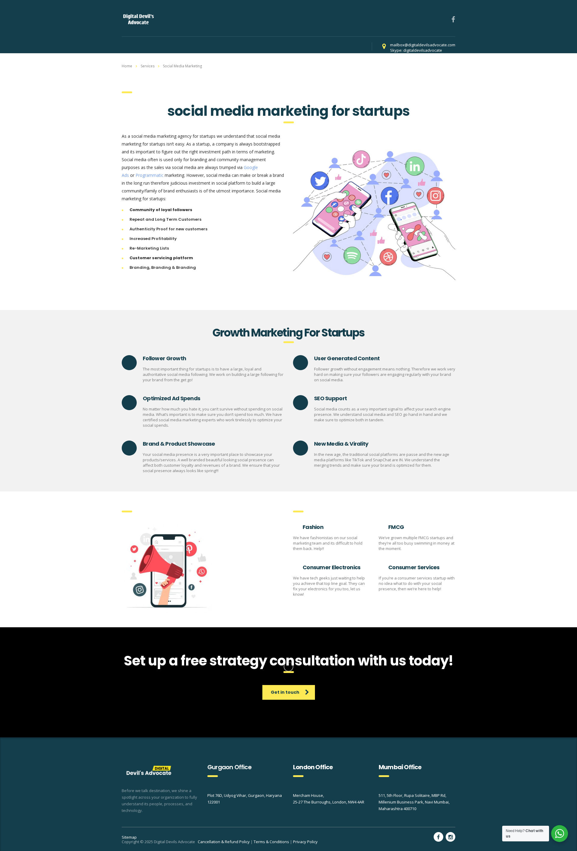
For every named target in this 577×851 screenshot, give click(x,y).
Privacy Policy (305, 841)
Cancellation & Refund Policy (224, 841)
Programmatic (149, 175)
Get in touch (285, 692)
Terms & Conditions (271, 841)
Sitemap (129, 837)
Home (127, 66)
